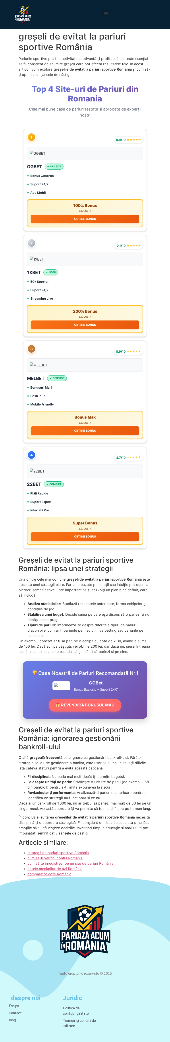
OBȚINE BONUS (85, 219)
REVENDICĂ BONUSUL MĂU (87, 705)
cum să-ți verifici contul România (55, 858)
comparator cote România (49, 874)
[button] (105, 13)
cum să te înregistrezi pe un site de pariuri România (70, 863)
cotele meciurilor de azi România (54, 868)
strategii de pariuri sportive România (58, 852)
